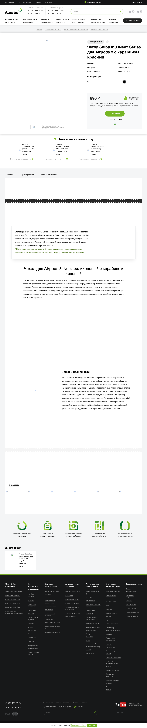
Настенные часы (112, 624)
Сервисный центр (65, 707)
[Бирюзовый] (114, 82)
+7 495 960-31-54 (35, 10)
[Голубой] (105, 82)
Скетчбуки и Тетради (113, 657)
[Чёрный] (114, 86)
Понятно (92, 725)
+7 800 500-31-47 (35, 14)
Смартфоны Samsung (12, 595)
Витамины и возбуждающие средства (131, 598)
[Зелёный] (110, 86)
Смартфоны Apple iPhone (13, 591)
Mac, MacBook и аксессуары (33, 586)
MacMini (31, 642)
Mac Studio (32, 638)
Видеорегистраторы (93, 623)
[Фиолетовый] (105, 86)
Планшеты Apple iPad (12, 599)
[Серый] (100, 86)
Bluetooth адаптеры (72, 599)
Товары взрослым (134, 584)
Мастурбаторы (131, 604)
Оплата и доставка (25, 2)
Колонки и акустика (72, 591)
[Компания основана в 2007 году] (13, 11)
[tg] (122, 712)
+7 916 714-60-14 (55, 14)
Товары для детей (112, 670)
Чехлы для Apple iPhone (13, 603)
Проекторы (90, 653)
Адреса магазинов (94, 2)
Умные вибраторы (132, 616)
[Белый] (100, 82)
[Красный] (124, 82)
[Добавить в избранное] (107, 41)
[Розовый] (133, 82)
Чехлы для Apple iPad (12, 607)
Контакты (48, 2)
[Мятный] (129, 82)
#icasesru (14, 485)
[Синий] (119, 86)
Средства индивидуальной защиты (112, 664)
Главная (39, 29)
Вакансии (79, 707)
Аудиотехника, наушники (53, 29)
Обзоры (38, 2)
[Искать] (120, 12)
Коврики (109, 609)
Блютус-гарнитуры (72, 603)
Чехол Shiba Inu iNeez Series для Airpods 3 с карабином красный (26, 558)
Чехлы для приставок (53, 632)
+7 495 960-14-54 (55, 10)
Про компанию (10, 2)
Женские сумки (111, 602)
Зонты (108, 606)
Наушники (69, 595)
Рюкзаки (31, 600)
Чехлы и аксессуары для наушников (76, 29)
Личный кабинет (136, 2)
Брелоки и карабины (113, 591)
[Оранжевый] (119, 82)
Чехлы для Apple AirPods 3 (99, 29)
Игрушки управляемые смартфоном (50, 600)
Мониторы (31, 623)
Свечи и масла (131, 608)
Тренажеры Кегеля (132, 612)
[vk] (117, 712)
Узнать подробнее (78, 725)
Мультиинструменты (113, 620)
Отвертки (109, 634)
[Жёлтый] (110, 82)
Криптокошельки (34, 634)
